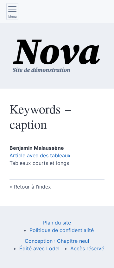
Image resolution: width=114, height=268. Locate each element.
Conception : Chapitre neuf (57, 241)
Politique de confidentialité (61, 230)
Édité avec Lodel (39, 248)
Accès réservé (87, 248)
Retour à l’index (32, 187)
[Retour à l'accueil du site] (57, 56)
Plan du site (57, 222)
